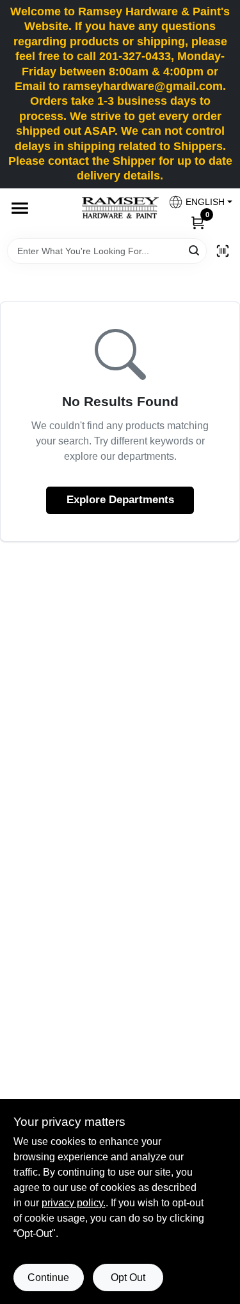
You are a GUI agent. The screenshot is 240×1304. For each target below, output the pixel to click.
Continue (48, 1277)
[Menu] (20, 208)
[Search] (195, 250)
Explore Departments (120, 500)
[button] (195, 202)
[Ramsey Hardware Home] (120, 207)
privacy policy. (74, 1202)
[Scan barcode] (223, 251)
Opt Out (128, 1277)
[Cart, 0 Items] (197, 222)
